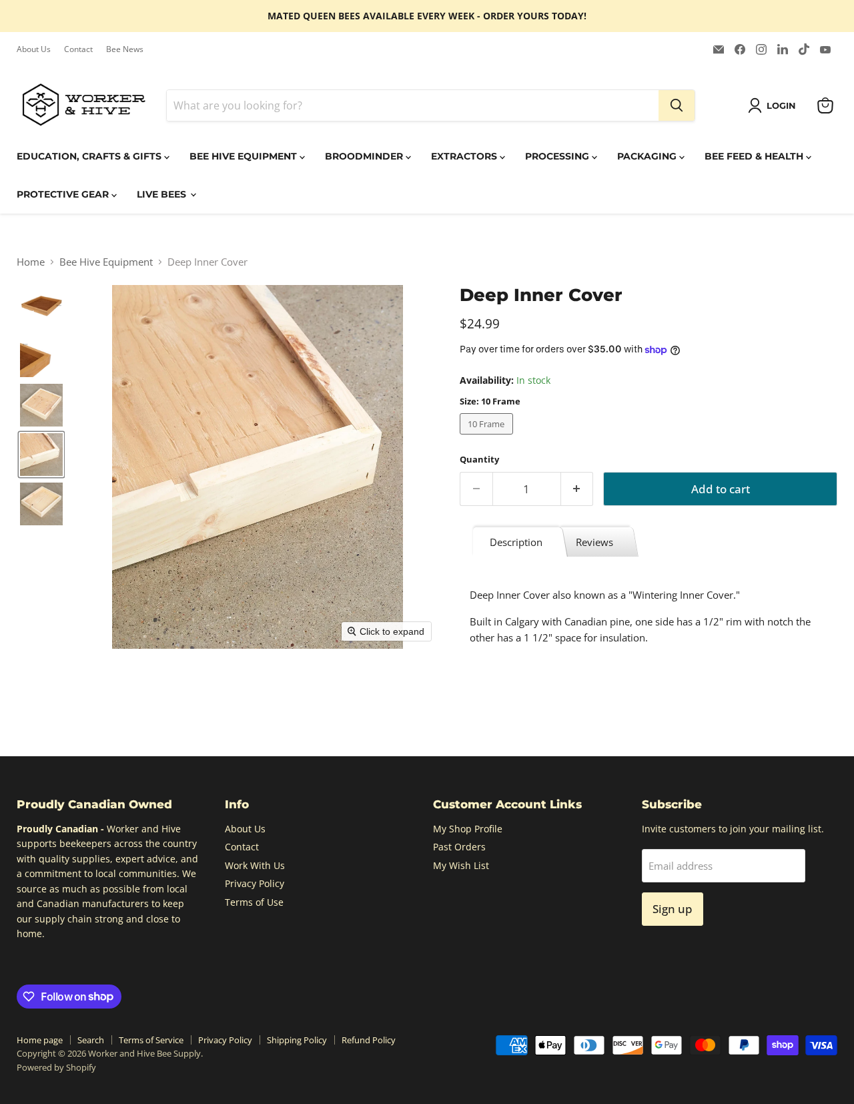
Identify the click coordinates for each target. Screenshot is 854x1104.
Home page (40, 1040)
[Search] (677, 105)
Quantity (479, 460)
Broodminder (365, 156)
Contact (78, 49)
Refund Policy (369, 1040)
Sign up (673, 908)
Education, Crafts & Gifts (90, 156)
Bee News (124, 49)
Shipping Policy (297, 1040)
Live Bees (163, 194)
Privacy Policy (254, 883)
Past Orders (459, 846)
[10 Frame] (488, 437)
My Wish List (461, 865)
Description (516, 542)
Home (31, 262)
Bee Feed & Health (755, 156)
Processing (558, 156)
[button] (774, 105)
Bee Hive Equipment (244, 156)
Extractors (465, 156)
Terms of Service (151, 1040)
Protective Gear (64, 194)
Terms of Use (254, 902)
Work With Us (255, 865)
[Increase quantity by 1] (577, 489)
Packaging (648, 156)
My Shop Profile (467, 828)
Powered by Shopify (56, 1067)
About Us (34, 49)
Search (90, 1040)
